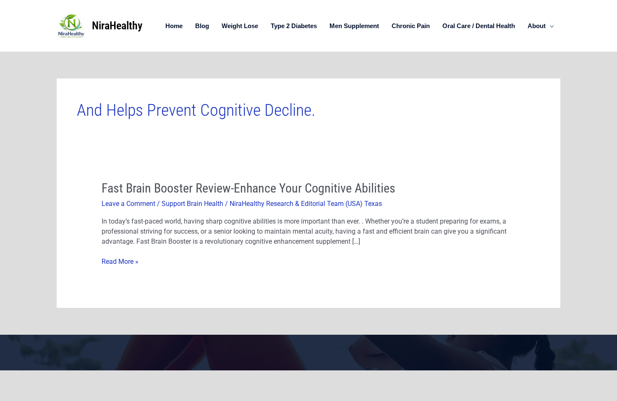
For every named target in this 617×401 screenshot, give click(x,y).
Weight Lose (240, 25)
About (537, 25)
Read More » (120, 261)
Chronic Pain (411, 25)
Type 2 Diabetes (294, 25)
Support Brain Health (192, 204)
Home (174, 25)
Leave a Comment (128, 204)
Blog (202, 25)
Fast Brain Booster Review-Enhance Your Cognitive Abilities (248, 188)
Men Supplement (354, 25)
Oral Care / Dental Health (478, 25)
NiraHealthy (117, 25)
